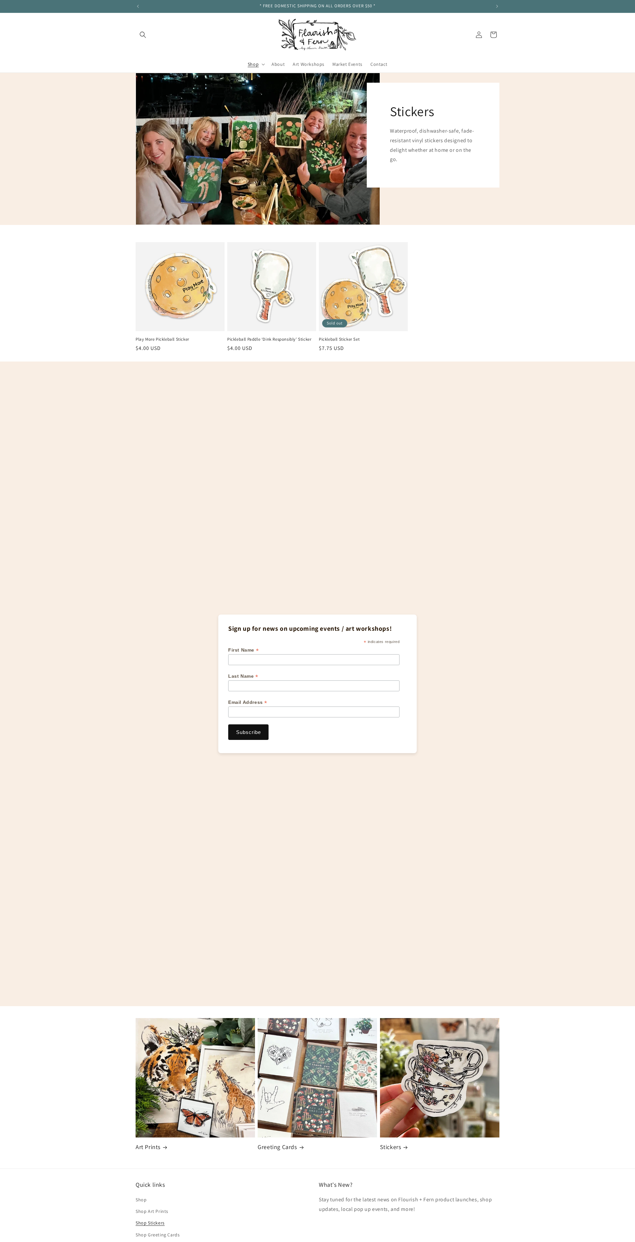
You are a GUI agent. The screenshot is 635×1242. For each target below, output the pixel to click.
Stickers (390, 1147)
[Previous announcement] (138, 6)
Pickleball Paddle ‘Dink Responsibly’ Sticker (269, 339)
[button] (143, 34)
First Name (243, 650)
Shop (141, 1200)
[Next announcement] (497, 6)
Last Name (243, 676)
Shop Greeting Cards (158, 1235)
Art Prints (148, 1147)
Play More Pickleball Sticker (162, 339)
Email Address (247, 702)
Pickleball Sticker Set (339, 339)
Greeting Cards (277, 1147)
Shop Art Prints (152, 1212)
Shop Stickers (150, 1223)
